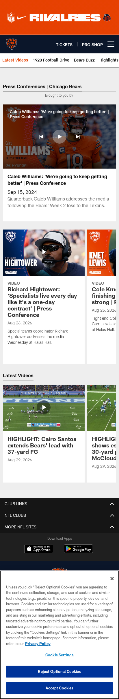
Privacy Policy (38, 643)
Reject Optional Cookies (59, 671)
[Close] (112, 578)
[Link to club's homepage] (11, 41)
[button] (41, 137)
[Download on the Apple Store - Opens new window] (38, 549)
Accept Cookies (60, 688)
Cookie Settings (59, 655)
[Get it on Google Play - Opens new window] (78, 552)
